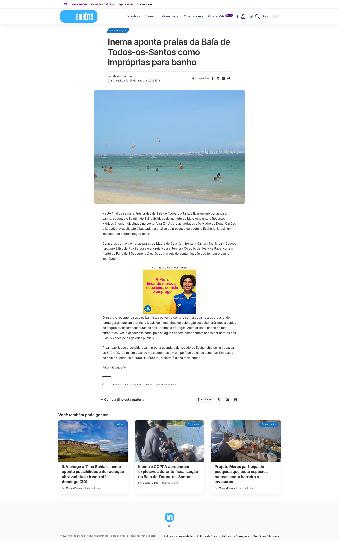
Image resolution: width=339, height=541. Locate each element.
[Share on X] (217, 78)
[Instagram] (251, 16)
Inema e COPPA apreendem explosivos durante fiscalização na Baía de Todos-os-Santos (168, 471)
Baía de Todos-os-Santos (127, 384)
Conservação (118, 30)
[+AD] (66, 4)
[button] (237, 16)
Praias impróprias (166, 384)
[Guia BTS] (78, 16)
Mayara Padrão (122, 76)
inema (149, 384)
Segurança (194, 424)
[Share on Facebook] (212, 78)
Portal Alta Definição (103, 4)
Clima (120, 424)
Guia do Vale (79, 4)
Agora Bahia (126, 4)
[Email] (223, 78)
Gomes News (144, 4)
